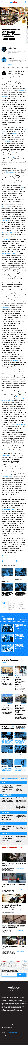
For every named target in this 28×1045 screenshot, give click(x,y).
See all (22, 728)
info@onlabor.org (13, 1032)
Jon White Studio (13, 1035)
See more (23, 847)
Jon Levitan (11, 58)
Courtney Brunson (12, 48)
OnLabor (14, 2)
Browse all (23, 619)
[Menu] (2, 2)
